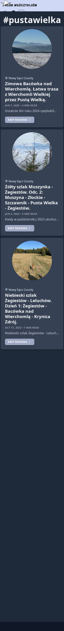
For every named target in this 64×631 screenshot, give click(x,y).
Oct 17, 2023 (13, 327)
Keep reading (17, 119)
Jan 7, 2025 (12, 105)
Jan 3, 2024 (12, 213)
